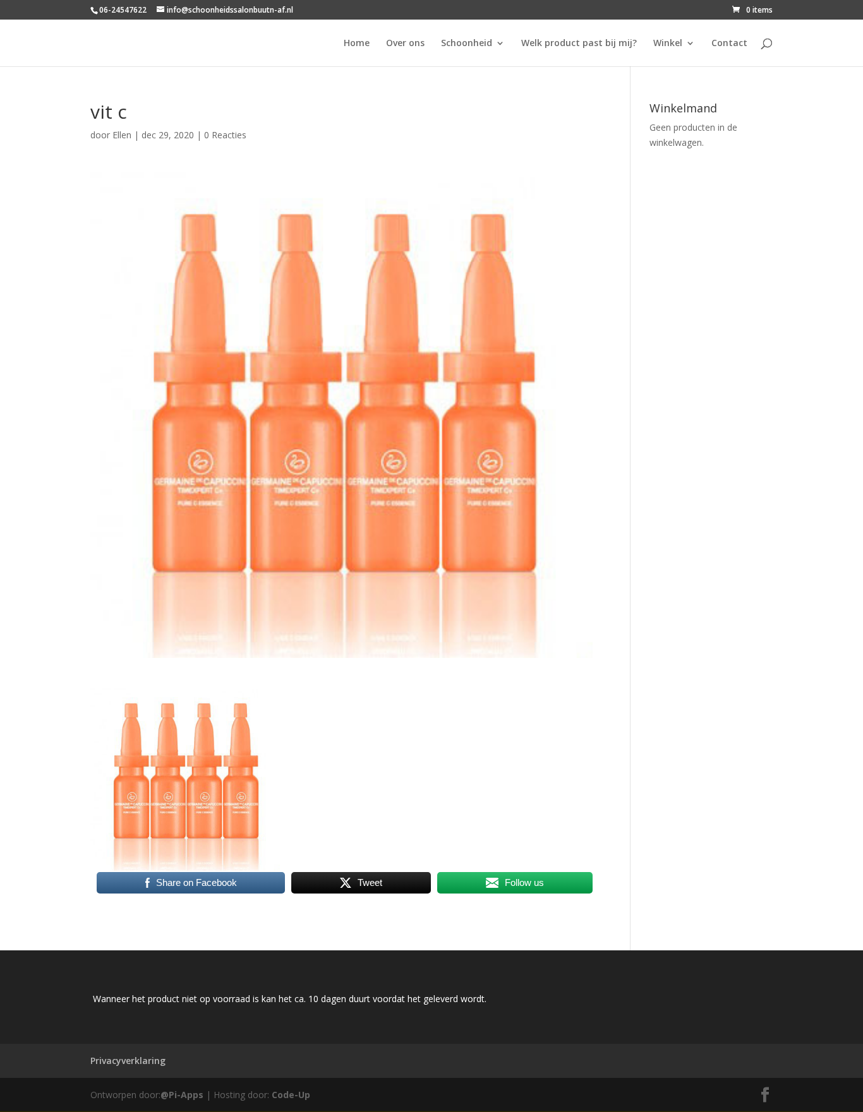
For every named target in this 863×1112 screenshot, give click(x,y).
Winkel (667, 44)
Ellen (121, 135)
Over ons (405, 44)
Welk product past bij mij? (579, 44)
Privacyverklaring (128, 1061)
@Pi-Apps (181, 1095)
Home (357, 44)
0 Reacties (225, 135)
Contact (729, 44)
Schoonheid (466, 44)
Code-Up (291, 1095)
